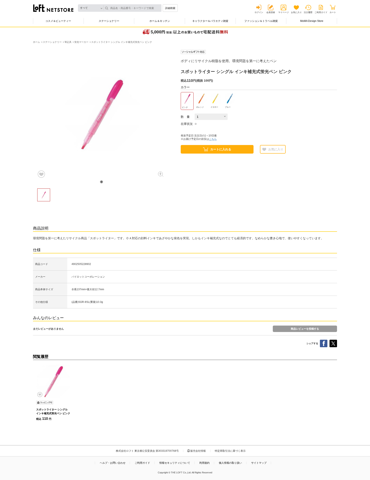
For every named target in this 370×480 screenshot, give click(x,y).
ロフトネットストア (53, 8)
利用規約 (204, 463)
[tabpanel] (101, 114)
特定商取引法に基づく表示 (230, 451)
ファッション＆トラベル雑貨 (261, 20)
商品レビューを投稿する (305, 328)
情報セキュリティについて (174, 463)
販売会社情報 (198, 451)
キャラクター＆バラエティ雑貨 (210, 20)
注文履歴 (308, 12)
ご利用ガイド (321, 12)
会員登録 (270, 12)
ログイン (259, 12)
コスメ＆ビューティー (58, 20)
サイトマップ (259, 463)
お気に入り (296, 12)
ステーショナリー (109, 20)
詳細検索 (170, 8)
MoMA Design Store (311, 20)
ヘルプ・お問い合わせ (112, 463)
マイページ (283, 12)
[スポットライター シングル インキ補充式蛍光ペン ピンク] (53, 381)
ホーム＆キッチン (159, 20)
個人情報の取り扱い (230, 463)
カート (333, 12)
